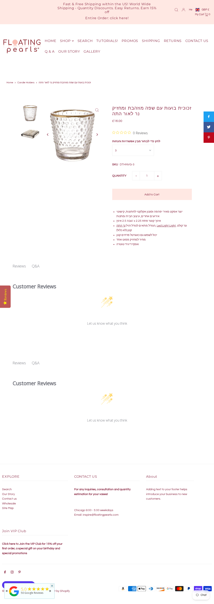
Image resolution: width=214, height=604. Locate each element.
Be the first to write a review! (106, 335)
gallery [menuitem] (92, 51)
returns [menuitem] (173, 41)
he (190, 9)
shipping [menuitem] (151, 41)
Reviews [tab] (19, 265)
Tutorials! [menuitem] (107, 41)
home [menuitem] (50, 41)
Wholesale (9, 503)
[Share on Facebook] (209, 116)
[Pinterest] (19, 572)
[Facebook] (5, 572)
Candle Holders (25, 82)
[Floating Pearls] (14, 596)
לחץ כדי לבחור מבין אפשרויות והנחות (136, 141)
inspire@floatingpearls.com (100, 514)
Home (9, 82)
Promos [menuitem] (130, 41)
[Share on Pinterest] (209, 137)
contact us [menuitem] (196, 41)
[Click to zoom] (97, 110)
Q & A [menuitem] (50, 51)
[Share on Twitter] (209, 127)
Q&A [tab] (35, 265)
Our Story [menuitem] (69, 51)
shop (65, 41)
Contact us (9, 498)
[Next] (97, 134)
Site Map (8, 508)
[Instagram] (12, 572)
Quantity (119, 175)
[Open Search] (176, 9)
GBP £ (205, 9)
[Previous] (47, 134)
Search (7, 489)
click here (119, 18)
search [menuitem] (85, 41)
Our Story (8, 494)
